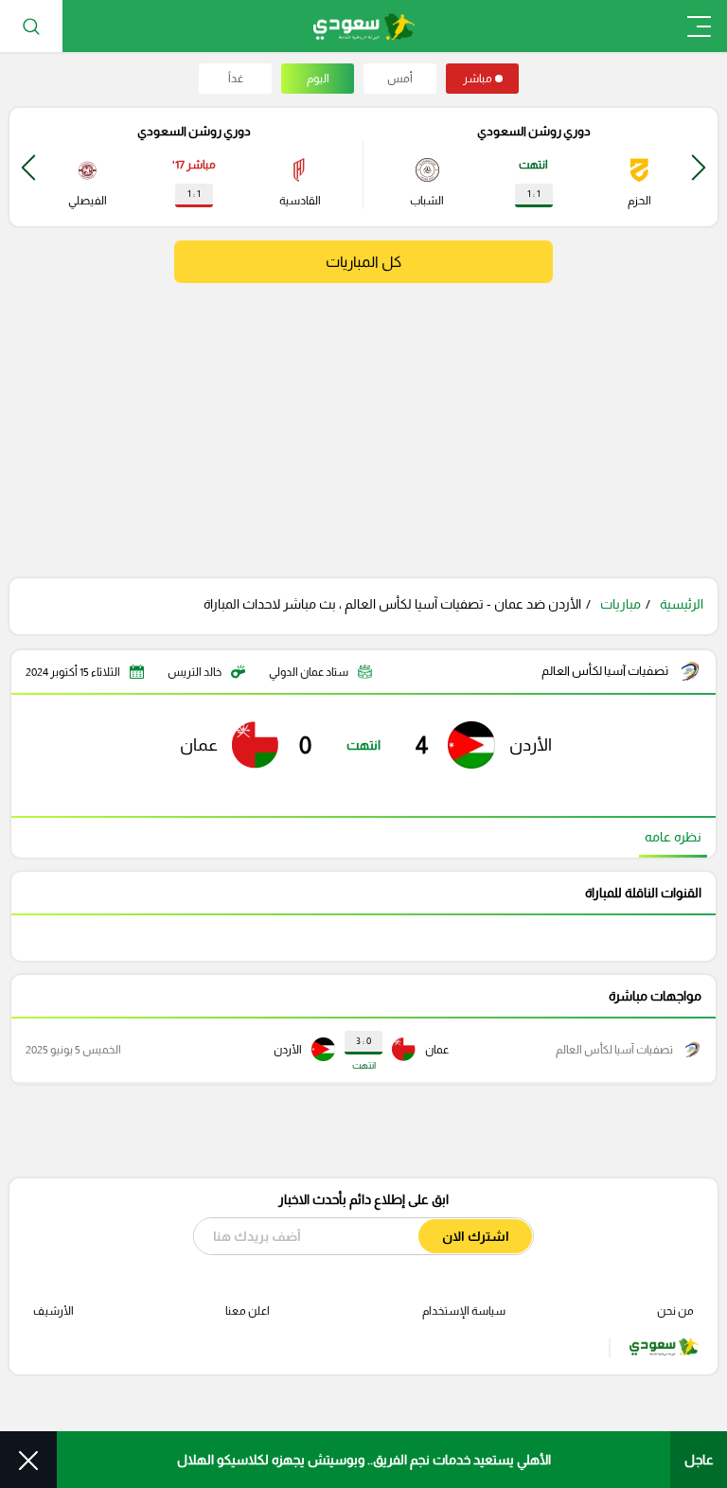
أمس (400, 78)
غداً (235, 78)
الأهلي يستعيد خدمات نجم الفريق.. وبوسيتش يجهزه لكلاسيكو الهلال (364, 1459)
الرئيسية (681, 603)
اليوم (318, 78)
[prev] (699, 167)
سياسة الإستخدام (463, 1311)
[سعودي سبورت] (364, 26)
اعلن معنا (247, 1311)
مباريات (620, 603)
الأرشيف (53, 1311)
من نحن (675, 1311)
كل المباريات (363, 262)
